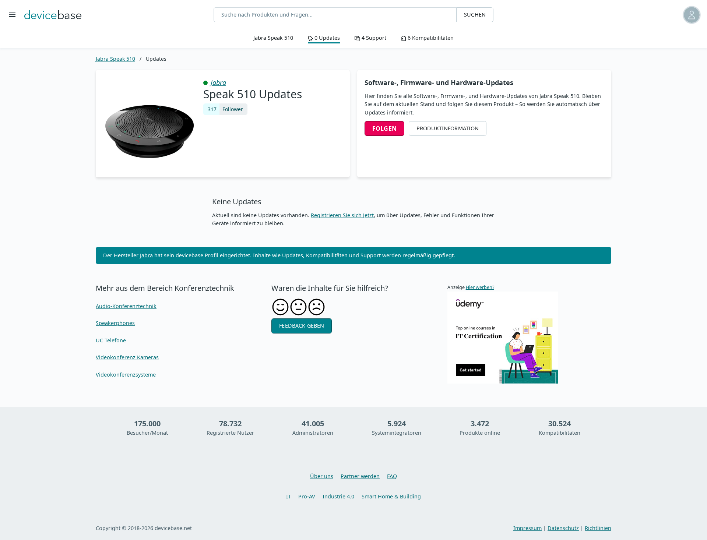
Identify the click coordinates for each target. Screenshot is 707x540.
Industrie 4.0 (338, 496)
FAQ (392, 476)
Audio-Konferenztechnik (126, 306)
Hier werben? (480, 287)
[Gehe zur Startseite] (52, 14)
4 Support (373, 37)
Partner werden (360, 476)
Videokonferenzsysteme (126, 374)
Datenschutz (563, 528)
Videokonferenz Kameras (127, 357)
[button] (653, 15)
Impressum (527, 528)
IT (288, 496)
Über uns (321, 476)
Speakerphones (115, 323)
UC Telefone (111, 340)
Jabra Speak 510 (273, 37)
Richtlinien (598, 528)
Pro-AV (306, 496)
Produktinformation (447, 128)
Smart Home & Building (391, 496)
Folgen (384, 128)
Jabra (218, 82)
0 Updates (326, 37)
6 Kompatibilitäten (430, 37)
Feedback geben (301, 325)
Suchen (475, 14)
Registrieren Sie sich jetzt (342, 215)
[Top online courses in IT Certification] (502, 336)
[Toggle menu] (12, 14)
